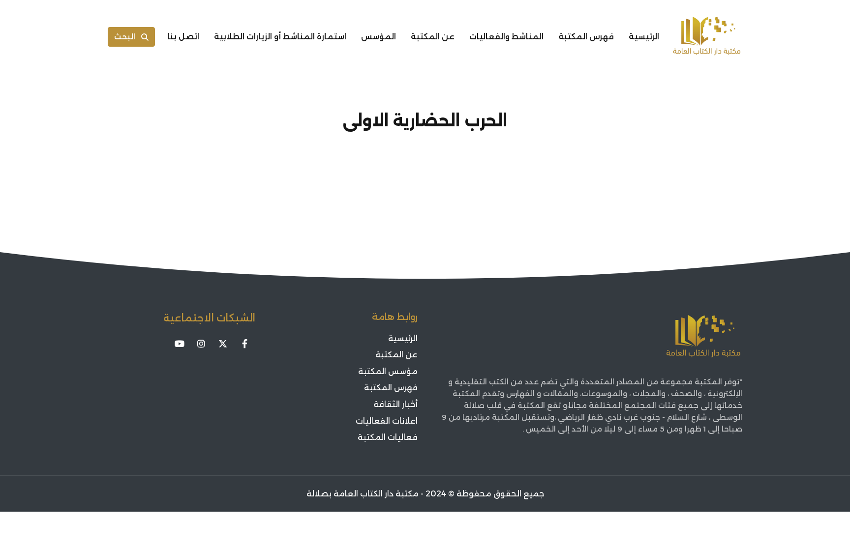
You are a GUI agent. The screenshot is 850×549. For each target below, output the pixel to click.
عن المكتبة (433, 36)
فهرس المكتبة (586, 36)
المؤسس (378, 36)
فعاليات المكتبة (388, 437)
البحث (124, 36)
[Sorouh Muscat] (706, 36)
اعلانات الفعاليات (387, 421)
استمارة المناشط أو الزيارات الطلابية (280, 36)
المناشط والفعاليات (506, 36)
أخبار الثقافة (395, 404)
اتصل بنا (183, 36)
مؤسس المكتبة (388, 371)
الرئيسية (644, 36)
